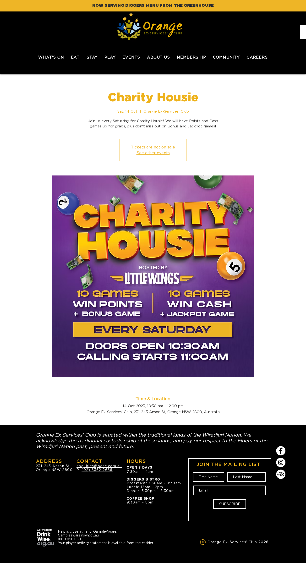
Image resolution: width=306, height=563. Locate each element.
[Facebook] (280, 450)
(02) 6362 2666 (97, 470)
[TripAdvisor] (280, 474)
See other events (153, 153)
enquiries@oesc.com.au (99, 466)
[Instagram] (280, 462)
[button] (75, 57)
